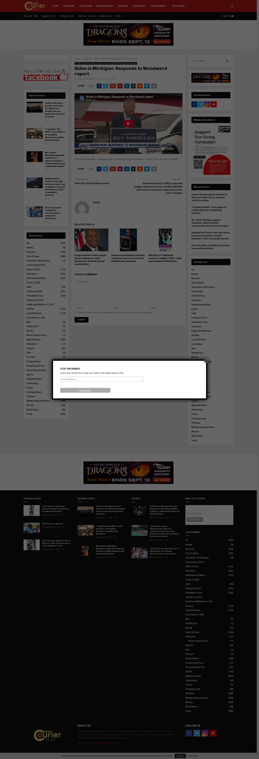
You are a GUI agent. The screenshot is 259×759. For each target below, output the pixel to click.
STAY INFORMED (70, 368)
